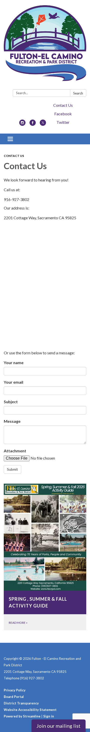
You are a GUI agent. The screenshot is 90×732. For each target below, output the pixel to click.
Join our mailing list (58, 726)
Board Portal (14, 697)
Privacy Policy (15, 690)
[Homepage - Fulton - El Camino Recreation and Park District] (45, 45)
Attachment (15, 450)
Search (78, 93)
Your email (13, 382)
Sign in (48, 716)
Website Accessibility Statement (30, 710)
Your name (14, 362)
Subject (11, 401)
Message (12, 421)
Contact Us (63, 105)
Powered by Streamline (22, 716)
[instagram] (22, 124)
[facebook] (33, 124)
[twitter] (43, 124)
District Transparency (21, 703)
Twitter (63, 122)
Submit (12, 469)
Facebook (63, 113)
